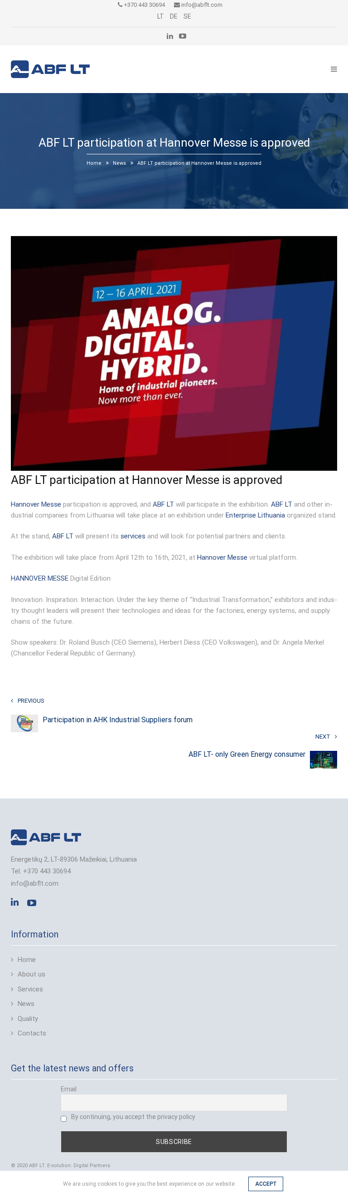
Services (30, 989)
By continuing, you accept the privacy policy (133, 1116)
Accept (265, 1184)
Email (69, 1089)
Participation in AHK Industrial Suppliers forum (118, 719)
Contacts (32, 1033)
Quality (28, 1019)
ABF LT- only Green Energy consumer (246, 754)
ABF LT (163, 504)
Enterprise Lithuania (255, 515)
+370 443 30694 (143, 4)
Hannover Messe (36, 504)
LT (160, 16)
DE (174, 16)
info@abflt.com (201, 4)
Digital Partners (91, 1165)
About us (31, 974)
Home (94, 163)
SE (187, 16)
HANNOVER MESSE (39, 578)
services (133, 536)
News (119, 163)
